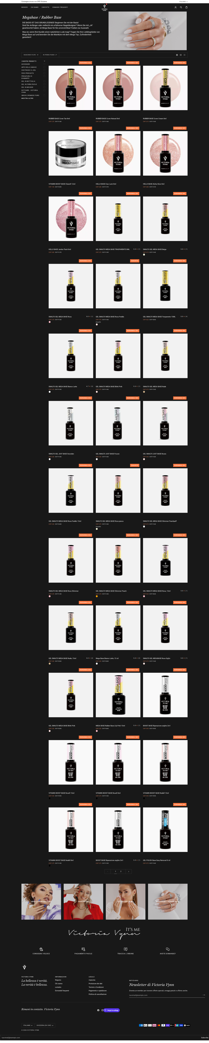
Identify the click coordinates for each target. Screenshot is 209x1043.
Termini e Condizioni (96, 987)
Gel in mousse (27, 87)
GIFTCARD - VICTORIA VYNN (29, 91)
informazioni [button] (61, 977)
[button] (25, 7)
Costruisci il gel (28, 70)
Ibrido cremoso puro (30, 95)
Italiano (182, 1)
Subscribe (204, 1038)
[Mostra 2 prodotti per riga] (177, 54)
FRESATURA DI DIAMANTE (26, 77)
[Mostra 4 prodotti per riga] (185, 54)
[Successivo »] (129, 871)
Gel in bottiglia (28, 81)
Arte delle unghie (29, 67)
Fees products (27, 73)
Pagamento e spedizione (98, 991)
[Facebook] (98, 1010)
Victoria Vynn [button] (27, 977)
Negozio (58, 980)
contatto (58, 987)
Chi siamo (58, 984)
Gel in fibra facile (29, 84)
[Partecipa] (203, 995)
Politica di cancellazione (97, 994)
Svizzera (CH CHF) (44, 1025)
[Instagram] (102, 1010)
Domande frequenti (62, 991)
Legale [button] (91, 977)
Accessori (25, 64)
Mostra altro (27, 98)
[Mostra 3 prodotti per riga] (181, 54)
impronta (92, 980)
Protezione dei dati (95, 984)
